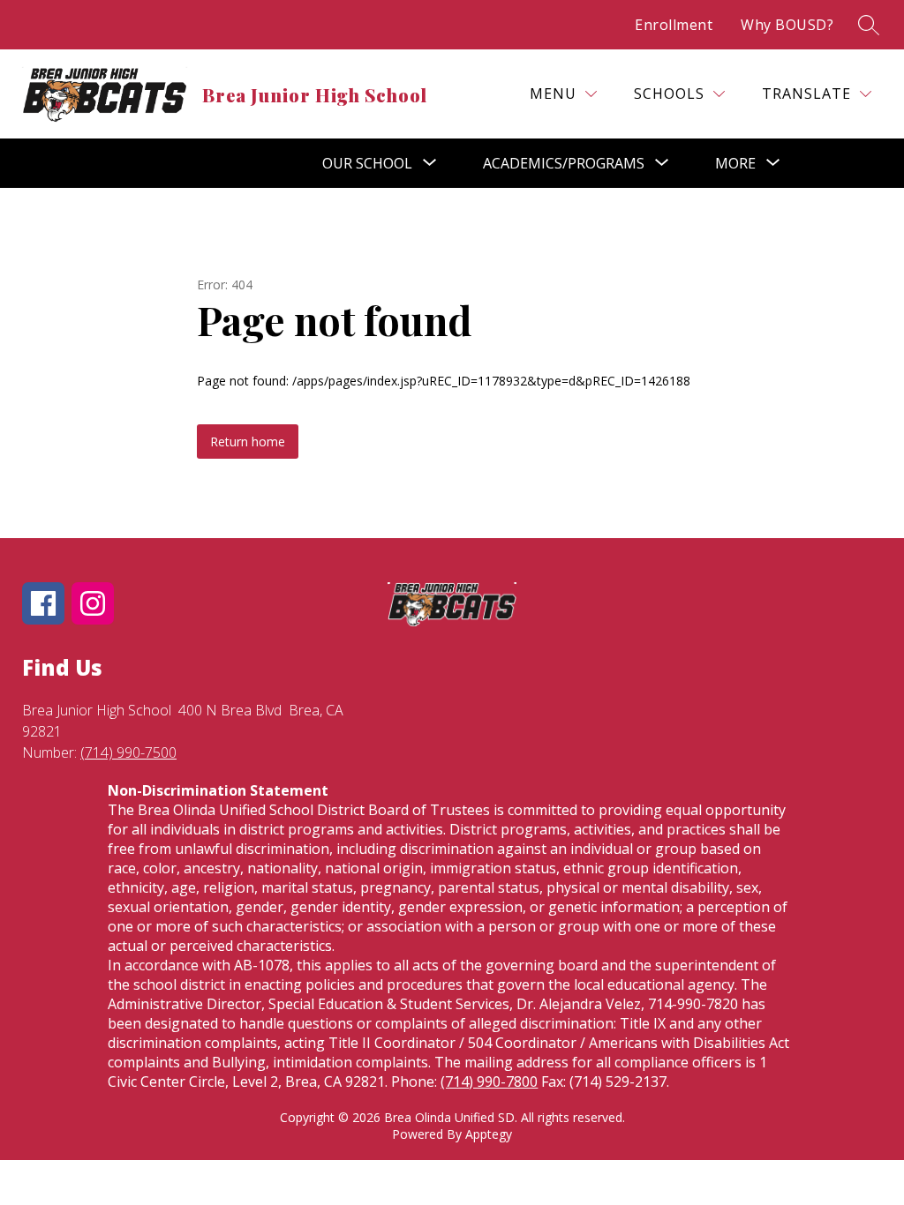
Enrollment (673, 24)
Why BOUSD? (787, 24)
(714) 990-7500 (128, 752)
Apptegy (488, 1134)
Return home (247, 441)
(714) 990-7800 (489, 1081)
